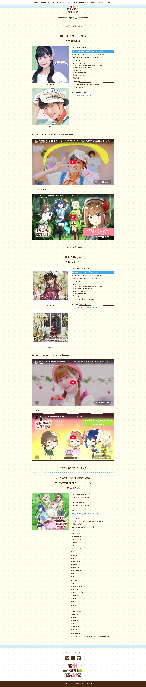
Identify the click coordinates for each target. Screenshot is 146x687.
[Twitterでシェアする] (67, 659)
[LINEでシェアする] (79, 659)
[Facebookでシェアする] (73, 659)
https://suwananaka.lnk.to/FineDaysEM (84, 307)
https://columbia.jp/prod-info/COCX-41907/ (85, 514)
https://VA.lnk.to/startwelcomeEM (83, 95)
